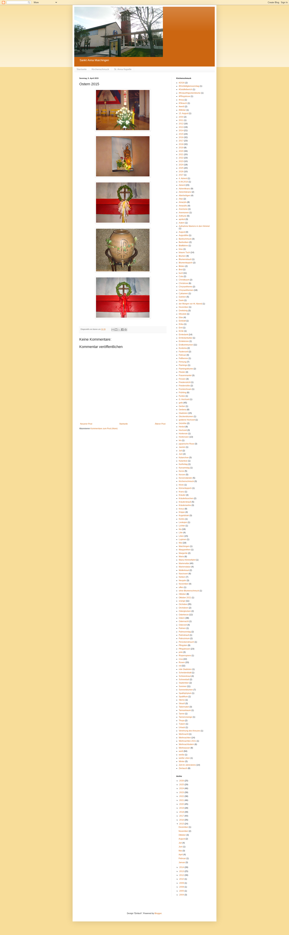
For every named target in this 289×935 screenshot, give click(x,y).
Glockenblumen (186, 416)
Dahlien (182, 297)
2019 (181, 147)
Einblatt (182, 321)
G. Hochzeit (184, 399)
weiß (181, 751)
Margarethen (184, 550)
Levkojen (183, 522)
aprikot (182, 219)
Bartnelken (184, 242)
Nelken (182, 577)
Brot (180, 269)
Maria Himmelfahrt (187, 560)
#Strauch (183, 103)
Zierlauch (183, 768)
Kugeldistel (184, 515)
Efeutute (182, 314)
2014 (181, 130)
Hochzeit (183, 430)
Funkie (182, 396)
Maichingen (184, 546)
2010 (181, 879)
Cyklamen (183, 293)
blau (181, 249)
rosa (181, 659)
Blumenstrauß (185, 259)
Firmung (182, 362)
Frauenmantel (185, 375)
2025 (181, 168)
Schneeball (184, 679)
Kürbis (182, 519)
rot (180, 666)
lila (180, 529)
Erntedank (183, 334)
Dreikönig (183, 310)
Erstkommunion (186, 345)
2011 (181, 120)
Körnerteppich (185, 488)
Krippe (182, 512)
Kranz (181, 492)
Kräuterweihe (185, 505)
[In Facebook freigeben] (122, 329)
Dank (181, 300)
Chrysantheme (185, 286)
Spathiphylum (185, 693)
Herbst (182, 427)
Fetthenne (183, 358)
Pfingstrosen (184, 649)
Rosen (182, 662)
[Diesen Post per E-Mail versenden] (113, 329)
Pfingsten (183, 645)
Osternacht (184, 621)
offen (181, 587)
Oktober (182, 594)
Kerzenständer (185, 478)
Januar (182, 862)
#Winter (182, 110)
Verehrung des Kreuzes (189, 731)
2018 (181, 144)
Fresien (182, 379)
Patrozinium (184, 638)
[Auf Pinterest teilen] (125, 329)
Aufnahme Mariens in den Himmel (194, 226)
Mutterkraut (184, 570)
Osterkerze (184, 615)
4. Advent (183, 178)
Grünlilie (182, 423)
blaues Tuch (184, 252)
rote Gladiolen (185, 669)
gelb (181, 403)
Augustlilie (183, 235)
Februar (182, 355)
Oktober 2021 (185, 597)
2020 (181, 151)
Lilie (181, 532)
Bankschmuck (185, 239)
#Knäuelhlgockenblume (190, 93)
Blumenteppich (185, 263)
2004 (181, 117)
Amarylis (183, 202)
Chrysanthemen (186, 290)
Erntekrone (184, 341)
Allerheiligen (184, 195)
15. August (183, 113)
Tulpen (182, 724)
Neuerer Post (86, 424)
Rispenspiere (185, 655)
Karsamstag (184, 468)
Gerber (182, 406)
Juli (180, 450)
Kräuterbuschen (186, 498)
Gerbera (182, 409)
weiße (181, 755)
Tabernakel (184, 707)
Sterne (182, 700)
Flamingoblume (186, 369)
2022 (181, 158)
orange (182, 601)
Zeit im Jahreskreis (187, 765)
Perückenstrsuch (186, 642)
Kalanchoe (184, 457)
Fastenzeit (183, 351)
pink (181, 652)
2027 (181, 175)
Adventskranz (185, 192)
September (184, 683)
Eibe (181, 317)
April (181, 854)
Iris (180, 440)
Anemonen (184, 212)
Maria (181, 556)
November (183, 584)
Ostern (182, 618)
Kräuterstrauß (185, 502)
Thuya (181, 720)
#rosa (181, 100)
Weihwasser (184, 748)
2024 (181, 165)
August (182, 232)
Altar (181, 199)
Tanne (181, 714)
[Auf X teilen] (119, 329)
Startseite (82, 69)
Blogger (158, 913)
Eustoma (183, 348)
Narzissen (183, 573)
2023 (181, 161)
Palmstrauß (184, 635)
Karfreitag (183, 464)
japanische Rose (186, 444)
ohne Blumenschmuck (189, 591)
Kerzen (182, 474)
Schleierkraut (185, 676)
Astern (182, 223)
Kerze (181, 471)
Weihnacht (183, 734)
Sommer (182, 686)
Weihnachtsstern (186, 744)
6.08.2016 (183, 182)
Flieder (182, 372)
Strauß (182, 703)
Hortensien (184, 437)
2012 (181, 123)
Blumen (182, 256)
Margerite (183, 553)
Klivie (181, 485)
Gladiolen (183, 413)
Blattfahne (183, 245)
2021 (181, 154)
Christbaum (184, 280)
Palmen (182, 628)
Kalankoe (183, 461)
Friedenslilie (184, 385)
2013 (181, 127)
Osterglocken (185, 611)
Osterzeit (183, 625)
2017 (181, 141)
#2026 (182, 83)
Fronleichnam (185, 389)
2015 (181, 134)
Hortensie (183, 433)
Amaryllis (183, 206)
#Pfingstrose (184, 96)
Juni (181, 454)
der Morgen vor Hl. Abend (190, 304)
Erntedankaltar (185, 338)
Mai (180, 543)
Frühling (182, 392)
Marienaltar (184, 563)
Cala (181, 276)
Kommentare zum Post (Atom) (104, 428)
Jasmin (182, 447)
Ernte (181, 331)
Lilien (181, 536)
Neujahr (182, 580)
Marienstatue (185, 567)
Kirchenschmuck (100, 69)
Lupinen (182, 539)
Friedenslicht (184, 382)
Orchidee (183, 604)
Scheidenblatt (185, 672)
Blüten (182, 266)
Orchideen (183, 608)
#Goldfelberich (185, 89)
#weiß (181, 106)
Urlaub (182, 727)
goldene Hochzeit (187, 420)
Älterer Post (160, 424)
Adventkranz (184, 188)
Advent (182, 185)
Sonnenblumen (186, 690)
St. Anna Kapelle (122, 69)
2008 (181, 887)
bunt (181, 273)
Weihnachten (185, 737)
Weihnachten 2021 (187, 741)
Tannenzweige (185, 717)
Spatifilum (183, 696)
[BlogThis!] (116, 329)
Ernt (180, 328)
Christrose (183, 283)
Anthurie (182, 216)
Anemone (183, 209)
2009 (181, 883)
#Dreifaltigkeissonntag (189, 86)
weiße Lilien (184, 758)
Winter (182, 761)
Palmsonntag (185, 632)
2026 (181, 171)
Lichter (182, 526)
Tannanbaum (185, 710)
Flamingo (183, 365)
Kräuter (182, 495)
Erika (181, 324)
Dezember (183, 307)
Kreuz (181, 509)
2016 (181, 137)
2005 (181, 891)
